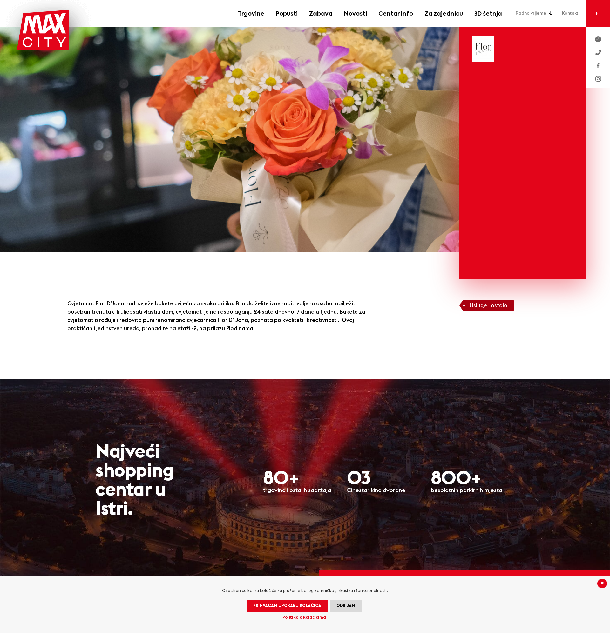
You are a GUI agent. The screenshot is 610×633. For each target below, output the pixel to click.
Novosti (355, 13)
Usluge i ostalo (488, 305)
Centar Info (395, 13)
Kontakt (570, 13)
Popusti (569, 295)
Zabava (321, 13)
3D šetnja (567, 355)
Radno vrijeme (531, 13)
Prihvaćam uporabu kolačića (287, 606)
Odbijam (345, 606)
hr (598, 13)
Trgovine (567, 283)
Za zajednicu (443, 13)
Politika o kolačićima (304, 618)
